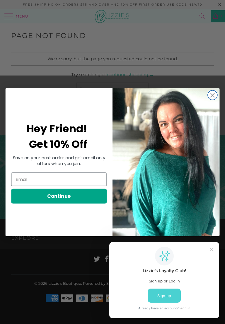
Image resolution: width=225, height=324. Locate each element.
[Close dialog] (212, 95)
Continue (59, 196)
